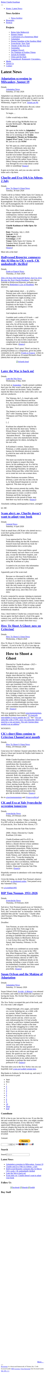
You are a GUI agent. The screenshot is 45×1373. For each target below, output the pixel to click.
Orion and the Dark (18, 57)
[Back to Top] (2, 1364)
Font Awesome (25, 1369)
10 (7, 1104)
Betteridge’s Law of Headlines (22, 285)
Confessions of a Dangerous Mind (24, 37)
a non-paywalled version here (24, 1069)
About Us (10, 63)
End (7, 1109)
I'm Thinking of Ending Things (23, 52)
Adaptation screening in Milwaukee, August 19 (16, 80)
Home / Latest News (14, 8)
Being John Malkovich (20, 32)
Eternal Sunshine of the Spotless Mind (26, 41)
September (17, 385)
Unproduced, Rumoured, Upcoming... (26, 59)
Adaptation (15, 39)
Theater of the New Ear (20, 46)
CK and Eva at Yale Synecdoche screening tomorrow (21, 804)
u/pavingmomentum (33, 713)
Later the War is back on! (17, 371)
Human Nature (17, 34)
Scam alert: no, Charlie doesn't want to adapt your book (21, 515)
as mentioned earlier (18, 881)
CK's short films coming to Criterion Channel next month (20, 735)
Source (25, 166)
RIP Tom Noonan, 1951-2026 (19, 893)
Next (8, 1106)
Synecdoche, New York (20, 43)
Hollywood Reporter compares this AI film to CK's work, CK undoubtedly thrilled (20, 261)
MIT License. (15, 1369)
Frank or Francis (28, 353)
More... (40, 1362)
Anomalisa (15, 48)
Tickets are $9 (32, 102)
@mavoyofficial (32, 797)
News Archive (16, 18)
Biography (10, 20)
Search (3, 1154)
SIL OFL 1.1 (5, 1371)
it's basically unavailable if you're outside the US (19, 716)
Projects (9, 22)
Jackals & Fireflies (18, 55)
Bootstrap (4, 1366)
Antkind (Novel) (17, 50)
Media (8, 61)
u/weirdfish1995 (10, 888)
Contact (9, 66)
